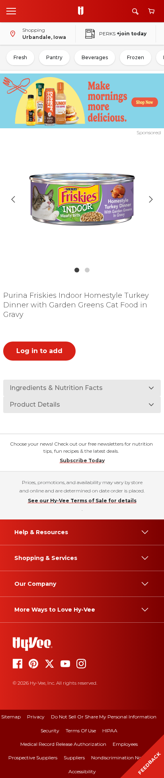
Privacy (36, 717)
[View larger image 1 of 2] (82, 199)
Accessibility (82, 771)
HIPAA (109, 731)
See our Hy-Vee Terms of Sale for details (82, 501)
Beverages (95, 57)
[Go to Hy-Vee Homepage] (83, 11)
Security (50, 731)
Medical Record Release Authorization (63, 744)
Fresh (20, 57)
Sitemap (11, 717)
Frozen (135, 57)
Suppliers (74, 758)
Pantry (54, 57)
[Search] (135, 11)
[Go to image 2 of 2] (87, 270)
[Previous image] (13, 199)
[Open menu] (11, 10)
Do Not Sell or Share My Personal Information (103, 717)
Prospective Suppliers (32, 758)
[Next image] (151, 199)
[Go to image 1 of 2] (77, 270)
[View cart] (151, 11)
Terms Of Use (81, 731)
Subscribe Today (82, 460)
